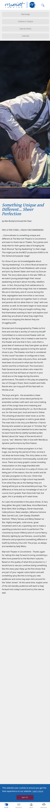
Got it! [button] (25, 797)
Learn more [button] (38, 791)
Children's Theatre (25, 21)
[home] (20, 5)
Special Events (25, 29)
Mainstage (25, 14)
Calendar (25, 36)
